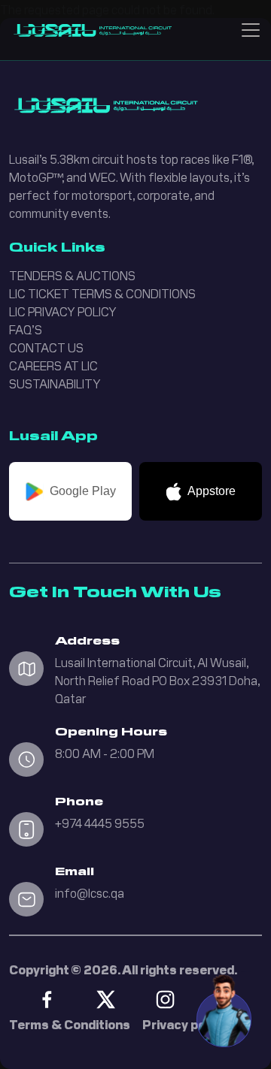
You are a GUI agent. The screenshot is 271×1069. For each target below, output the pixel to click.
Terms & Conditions (69, 1023)
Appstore (211, 491)
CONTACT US (46, 347)
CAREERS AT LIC (53, 365)
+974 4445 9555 (100, 822)
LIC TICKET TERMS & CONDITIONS (102, 292)
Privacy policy (184, 1023)
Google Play (83, 491)
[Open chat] (224, 1009)
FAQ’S (25, 329)
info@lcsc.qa (89, 892)
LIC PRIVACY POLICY (63, 311)
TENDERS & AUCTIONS (72, 274)
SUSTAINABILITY (55, 383)
